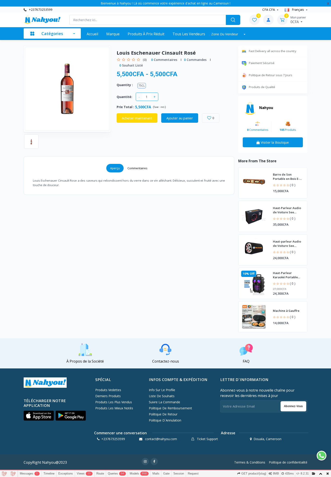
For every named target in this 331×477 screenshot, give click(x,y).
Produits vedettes (108, 390)
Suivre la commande (164, 402)
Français (298, 9)
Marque (113, 33)
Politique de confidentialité (288, 462)
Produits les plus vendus (113, 402)
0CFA (298, 19)
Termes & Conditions (249, 462)
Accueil (92, 33)
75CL (141, 85)
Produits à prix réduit (146, 33)
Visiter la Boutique (274, 142)
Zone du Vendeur (225, 34)
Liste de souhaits (162, 396)
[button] (39, 415)
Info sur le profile (162, 390)
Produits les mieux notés (114, 408)
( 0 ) (292, 185)
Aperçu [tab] (115, 168)
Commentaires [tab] (137, 168)
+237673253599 (40, 9)
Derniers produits (108, 396)
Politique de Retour (163, 414)
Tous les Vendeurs (188, 33)
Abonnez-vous (293, 406)
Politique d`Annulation (165, 420)
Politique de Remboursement (170, 408)
